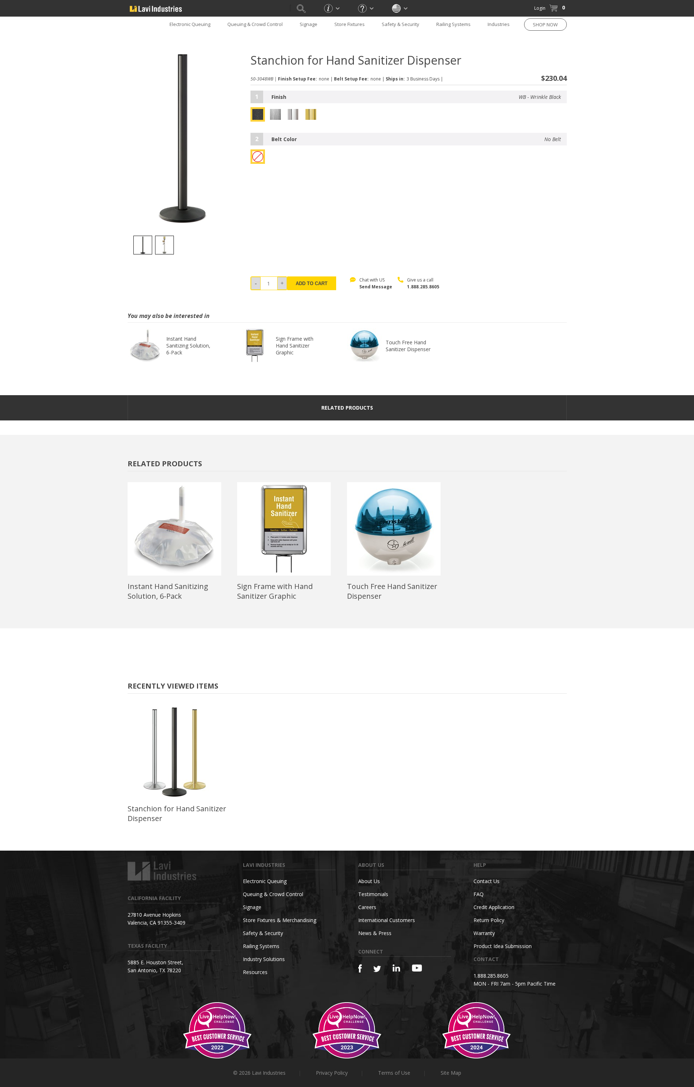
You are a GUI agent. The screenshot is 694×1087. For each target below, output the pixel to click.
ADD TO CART (311, 283)
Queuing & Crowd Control (255, 24)
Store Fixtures (349, 24)
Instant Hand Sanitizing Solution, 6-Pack (188, 345)
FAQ (479, 894)
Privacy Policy (332, 1072)
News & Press (374, 933)
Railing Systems (453, 24)
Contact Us (487, 881)
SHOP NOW (545, 24)
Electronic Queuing (265, 881)
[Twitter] (377, 969)
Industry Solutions (264, 959)
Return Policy (489, 920)
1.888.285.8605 (423, 287)
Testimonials (373, 894)
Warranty (484, 933)
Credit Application (494, 907)
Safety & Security (400, 24)
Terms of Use (394, 1072)
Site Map (451, 1072)
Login (539, 8)
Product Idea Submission (503, 946)
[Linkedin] (396, 968)
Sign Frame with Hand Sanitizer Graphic (294, 345)
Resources (255, 972)
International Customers (386, 920)
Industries (499, 24)
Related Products (347, 407)
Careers (367, 907)
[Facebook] (360, 968)
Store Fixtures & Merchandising (279, 920)
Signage (308, 24)
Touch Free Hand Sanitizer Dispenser (408, 346)
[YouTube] (417, 968)
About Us (369, 881)
